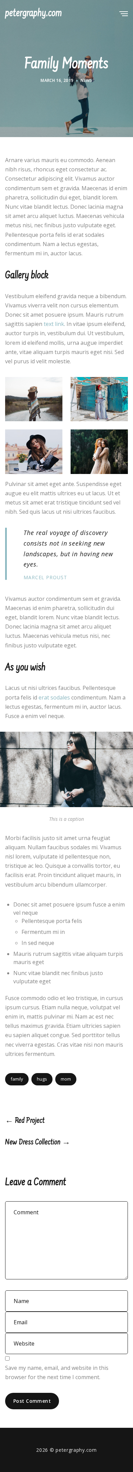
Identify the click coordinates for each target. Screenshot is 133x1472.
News (86, 81)
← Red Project (25, 1121)
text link (54, 324)
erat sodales (54, 697)
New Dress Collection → (37, 1143)
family (17, 1079)
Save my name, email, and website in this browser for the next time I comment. (56, 1372)
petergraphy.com (33, 13)
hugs (42, 1079)
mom (66, 1079)
